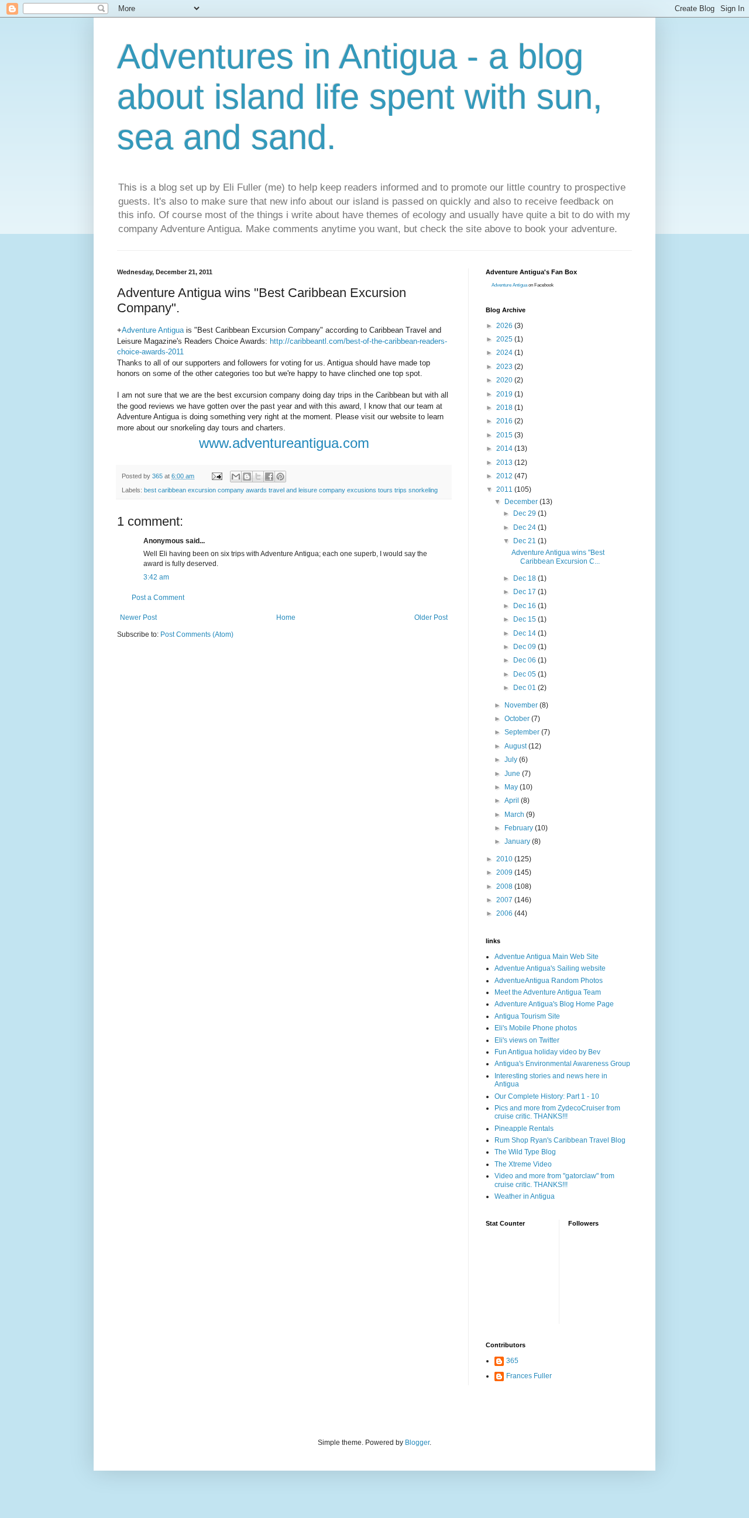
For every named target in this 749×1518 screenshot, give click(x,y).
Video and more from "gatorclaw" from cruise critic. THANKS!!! (554, 1180)
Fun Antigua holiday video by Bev (547, 1052)
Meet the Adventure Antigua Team (547, 992)
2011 (505, 489)
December (522, 502)
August (516, 746)
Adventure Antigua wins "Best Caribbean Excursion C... (557, 556)
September (522, 732)
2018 (505, 407)
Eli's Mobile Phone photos (535, 1028)
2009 (505, 872)
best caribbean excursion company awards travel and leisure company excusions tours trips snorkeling (291, 490)
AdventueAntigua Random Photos (548, 981)
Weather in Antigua (524, 1196)
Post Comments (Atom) (196, 634)
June (513, 774)
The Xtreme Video (523, 1164)
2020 (505, 380)
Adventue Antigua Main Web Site (546, 957)
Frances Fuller (529, 1376)
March (515, 814)
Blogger (417, 1442)
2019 (505, 394)
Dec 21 (525, 541)
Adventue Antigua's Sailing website (550, 968)
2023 (505, 367)
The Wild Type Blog (525, 1152)
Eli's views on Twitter (526, 1040)
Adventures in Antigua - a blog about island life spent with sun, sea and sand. (360, 97)
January (518, 841)
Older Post (431, 617)
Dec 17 (525, 592)
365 (512, 1361)
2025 (505, 339)
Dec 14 (525, 633)
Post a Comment (158, 598)
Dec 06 (525, 660)
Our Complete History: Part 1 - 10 (546, 1096)
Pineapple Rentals (524, 1128)
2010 (505, 859)
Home (286, 617)
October (517, 719)
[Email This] (236, 476)
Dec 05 (525, 674)
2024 (505, 353)
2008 (505, 886)
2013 (505, 462)
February (519, 828)
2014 (505, 448)
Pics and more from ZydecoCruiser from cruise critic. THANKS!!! (557, 1112)
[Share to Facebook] (269, 476)
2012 (505, 476)
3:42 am (156, 577)
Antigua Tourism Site (527, 1016)
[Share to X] (258, 476)
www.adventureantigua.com (284, 443)
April (512, 800)
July (511, 759)
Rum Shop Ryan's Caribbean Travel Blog (560, 1140)
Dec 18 (525, 578)
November (522, 705)
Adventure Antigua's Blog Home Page (554, 1004)
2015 (505, 435)
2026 (505, 326)
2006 (505, 913)
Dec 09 (525, 647)
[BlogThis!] (247, 476)
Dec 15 (525, 619)
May (512, 787)
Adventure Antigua (153, 330)
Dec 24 (525, 527)
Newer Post (138, 617)
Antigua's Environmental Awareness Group (562, 1064)
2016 (505, 421)
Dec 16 (525, 606)
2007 (505, 900)
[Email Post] (216, 475)
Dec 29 (525, 513)
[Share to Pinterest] (280, 476)
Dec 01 (525, 688)
